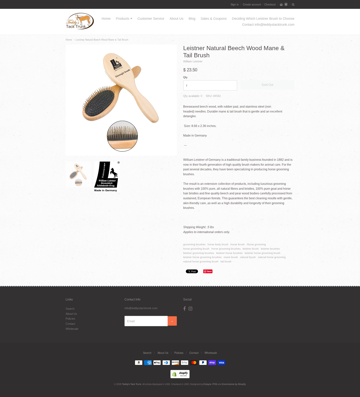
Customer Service (150, 18)
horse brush (237, 244)
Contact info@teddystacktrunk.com (268, 24)
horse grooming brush (196, 248)
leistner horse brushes (229, 252)
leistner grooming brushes (198, 252)
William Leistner (192, 61)
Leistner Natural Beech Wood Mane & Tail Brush (102, 39)
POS (214, 384)
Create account (252, 4)
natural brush (248, 257)
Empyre (207, 384)
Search (70, 308)
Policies (70, 318)
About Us (176, 18)
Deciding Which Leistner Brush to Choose (263, 18)
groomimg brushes (194, 244)
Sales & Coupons (214, 18)
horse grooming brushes (226, 248)
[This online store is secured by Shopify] (180, 377)
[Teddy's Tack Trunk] (80, 28)
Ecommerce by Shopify (233, 384)
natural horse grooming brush (200, 261)
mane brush (231, 257)
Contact (70, 323)
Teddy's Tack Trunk (131, 384)
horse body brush (218, 244)
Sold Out (267, 84)
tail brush (225, 261)
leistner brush (251, 248)
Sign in (235, 4)
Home (106, 18)
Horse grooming (256, 244)
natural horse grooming (272, 257)
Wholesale (72, 328)
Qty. (185, 77)
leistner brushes (270, 248)
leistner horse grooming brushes (202, 257)
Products (122, 18)
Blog (192, 18)
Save (209, 271)
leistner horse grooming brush (262, 252)
